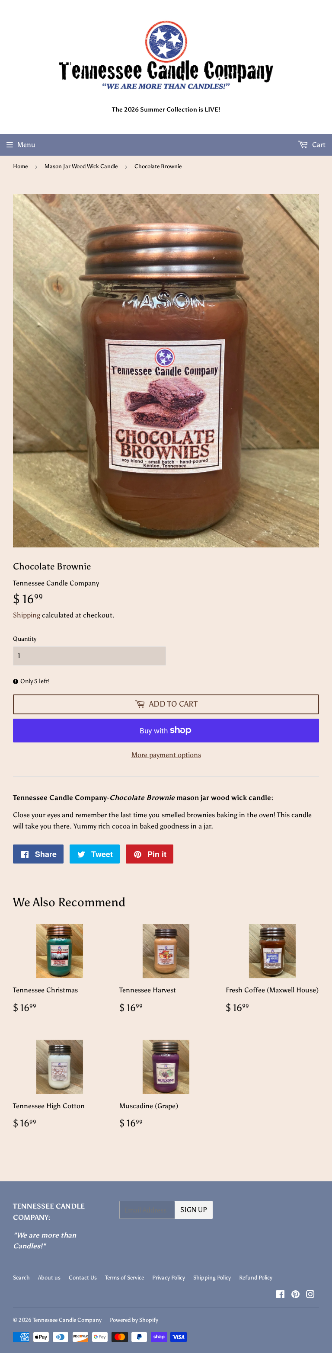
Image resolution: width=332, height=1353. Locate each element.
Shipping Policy (212, 1277)
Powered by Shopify (134, 1320)
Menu (26, 145)
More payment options (166, 755)
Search (21, 1277)
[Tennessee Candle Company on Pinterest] (295, 1295)
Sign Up (193, 1210)
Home (20, 166)
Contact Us (83, 1277)
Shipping (26, 615)
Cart (318, 145)
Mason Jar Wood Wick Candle (81, 166)
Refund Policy (255, 1277)
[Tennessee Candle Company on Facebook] (280, 1295)
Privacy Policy (168, 1277)
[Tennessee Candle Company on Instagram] (310, 1295)
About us (49, 1277)
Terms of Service (124, 1277)
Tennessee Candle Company (67, 1320)
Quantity (24, 639)
